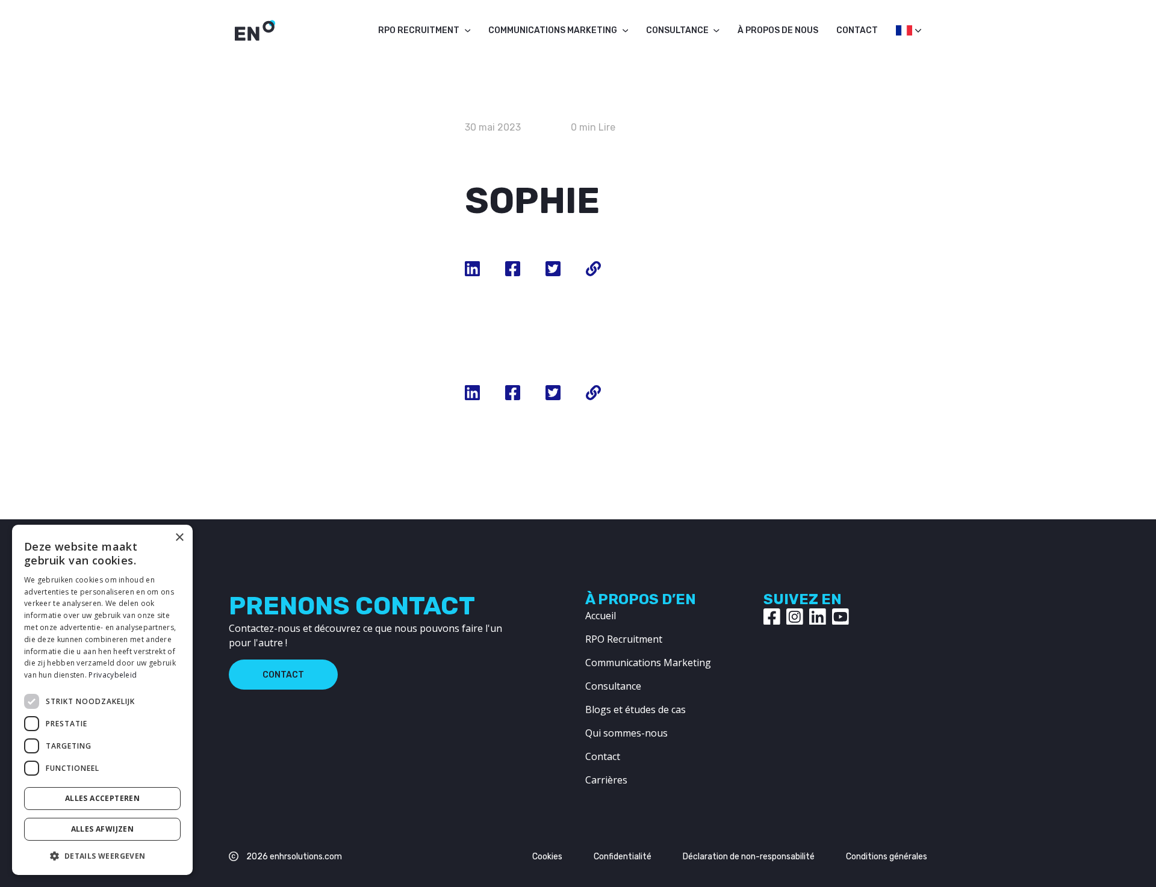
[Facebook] (771, 616)
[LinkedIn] (817, 616)
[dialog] (102, 700)
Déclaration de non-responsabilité (749, 856)
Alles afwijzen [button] (102, 829)
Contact (857, 30)
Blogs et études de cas (635, 709)
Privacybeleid (113, 675)
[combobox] (902, 33)
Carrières (606, 780)
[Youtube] (840, 616)
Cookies (547, 856)
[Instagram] (794, 616)
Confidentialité (622, 856)
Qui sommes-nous (626, 733)
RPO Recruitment (418, 30)
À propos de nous (778, 30)
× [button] (179, 537)
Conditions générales (886, 856)
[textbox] (902, 30)
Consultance (677, 30)
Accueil (600, 615)
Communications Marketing (552, 30)
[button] (102, 855)
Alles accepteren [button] (102, 798)
